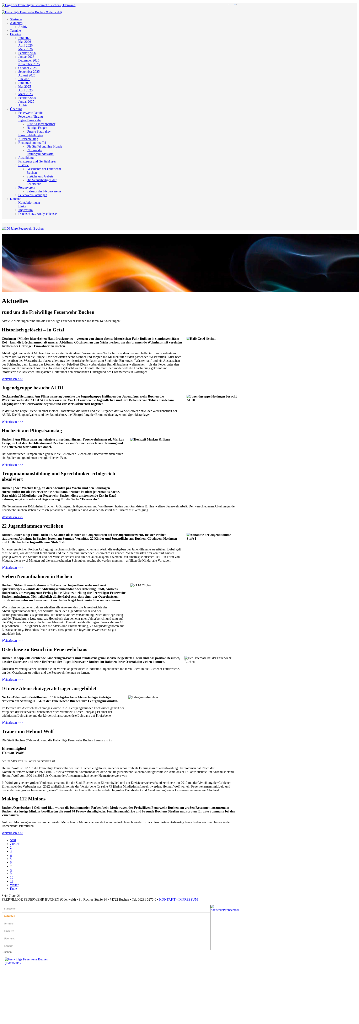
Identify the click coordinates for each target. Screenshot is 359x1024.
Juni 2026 (24, 38)
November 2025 (29, 64)
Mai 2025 (24, 86)
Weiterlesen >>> (12, 379)
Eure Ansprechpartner (41, 124)
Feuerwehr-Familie (30, 112)
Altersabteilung (28, 139)
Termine (15, 30)
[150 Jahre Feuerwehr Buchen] (23, 228)
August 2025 (26, 75)
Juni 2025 (24, 83)
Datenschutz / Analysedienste (37, 213)
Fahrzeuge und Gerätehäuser (37, 161)
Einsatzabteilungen (30, 135)
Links (22, 206)
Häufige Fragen (37, 127)
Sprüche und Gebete (40, 176)
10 (11, 877)
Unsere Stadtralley (39, 131)
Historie (23, 165)
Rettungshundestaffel (32, 142)
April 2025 (25, 90)
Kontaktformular (29, 202)
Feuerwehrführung (30, 116)
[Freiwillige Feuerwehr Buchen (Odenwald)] (39, 5)
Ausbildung (26, 157)
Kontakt (15, 199)
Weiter (14, 885)
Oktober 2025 (27, 68)
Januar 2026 (26, 56)
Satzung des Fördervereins (44, 191)
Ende (13, 888)
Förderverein (26, 187)
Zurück (15, 844)
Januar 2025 (26, 101)
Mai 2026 (24, 41)
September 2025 (29, 71)
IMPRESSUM (188, 899)
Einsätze (15, 34)
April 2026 (25, 45)
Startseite (16, 19)
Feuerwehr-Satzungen (32, 195)
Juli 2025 (24, 79)
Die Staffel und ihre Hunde (44, 146)
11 (11, 881)
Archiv (22, 26)
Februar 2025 (27, 98)
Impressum (25, 210)
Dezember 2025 (28, 60)
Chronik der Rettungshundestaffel (40, 152)
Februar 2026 (27, 53)
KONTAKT (167, 899)
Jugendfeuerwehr (29, 120)
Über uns (16, 109)
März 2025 (25, 94)
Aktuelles (16, 23)
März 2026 (25, 49)
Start (13, 840)
